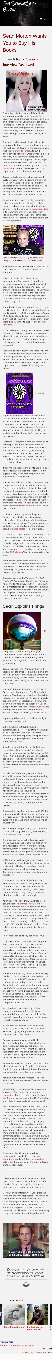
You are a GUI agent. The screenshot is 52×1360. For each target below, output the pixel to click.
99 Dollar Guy (16, 552)
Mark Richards (26, 505)
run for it (15, 217)
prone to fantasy (23, 151)
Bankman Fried (25, 903)
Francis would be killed (38, 706)
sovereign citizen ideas (37, 209)
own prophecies (17, 528)
